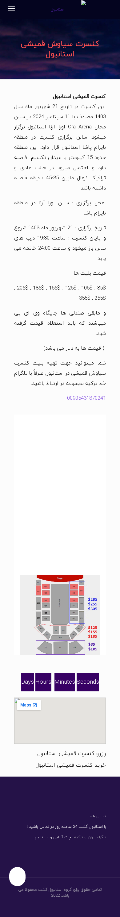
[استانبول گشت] (60, 9)
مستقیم (42, 837)
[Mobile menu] (11, 9)
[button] (60, 658)
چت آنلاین (61, 837)
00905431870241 (86, 398)
